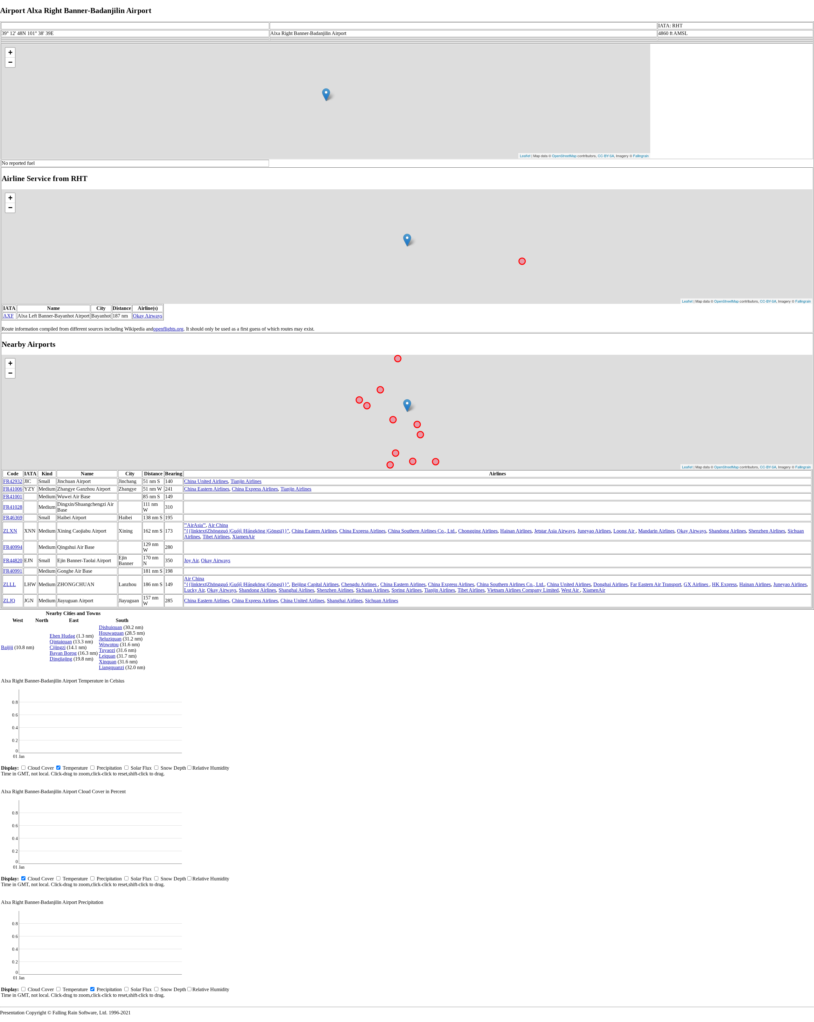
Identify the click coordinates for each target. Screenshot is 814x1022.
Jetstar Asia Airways (554, 531)
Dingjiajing (61, 659)
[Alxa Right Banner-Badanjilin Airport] (326, 94)
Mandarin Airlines (656, 531)
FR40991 (12, 571)
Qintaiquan (61, 641)
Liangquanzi (111, 667)
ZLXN (10, 531)
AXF (8, 315)
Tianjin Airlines (246, 481)
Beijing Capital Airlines (315, 584)
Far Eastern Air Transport (655, 584)
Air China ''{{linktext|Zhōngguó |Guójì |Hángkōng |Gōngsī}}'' (236, 581)
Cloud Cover (41, 768)
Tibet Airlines (216, 536)
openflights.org (168, 329)
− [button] (10, 62)
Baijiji (7, 647)
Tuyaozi (107, 650)
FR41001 (12, 496)
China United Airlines (206, 481)
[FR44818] (407, 405)
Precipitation (109, 768)
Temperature (75, 768)
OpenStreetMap (564, 155)
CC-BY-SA (606, 155)
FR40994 (12, 547)
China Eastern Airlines (206, 489)
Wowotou (109, 644)
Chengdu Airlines (359, 584)
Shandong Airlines (727, 531)
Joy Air (191, 560)
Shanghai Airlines (296, 590)
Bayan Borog (63, 653)
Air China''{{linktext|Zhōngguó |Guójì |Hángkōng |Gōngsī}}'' (236, 528)
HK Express (724, 584)
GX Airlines (696, 584)
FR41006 (12, 489)
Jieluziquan (110, 638)
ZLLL (9, 584)
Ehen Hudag (62, 636)
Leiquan (107, 656)
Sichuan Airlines (372, 590)
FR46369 (12, 517)
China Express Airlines (255, 489)
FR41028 (12, 507)
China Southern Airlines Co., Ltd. (422, 531)
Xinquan (107, 661)
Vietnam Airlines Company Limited (523, 590)
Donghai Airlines (610, 584)
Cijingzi (58, 647)
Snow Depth (173, 768)
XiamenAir (243, 536)
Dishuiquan (110, 627)
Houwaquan (111, 633)
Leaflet (525, 155)
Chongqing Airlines (478, 531)
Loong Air (624, 531)
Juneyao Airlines (594, 531)
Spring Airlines (406, 590)
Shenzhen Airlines (766, 531)
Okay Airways (147, 315)
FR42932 (12, 481)
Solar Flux (141, 768)
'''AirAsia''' (195, 525)
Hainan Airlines (516, 531)
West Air (570, 590)
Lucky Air (194, 590)
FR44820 (12, 560)
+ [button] (10, 52)
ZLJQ (9, 600)
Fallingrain (641, 155)
